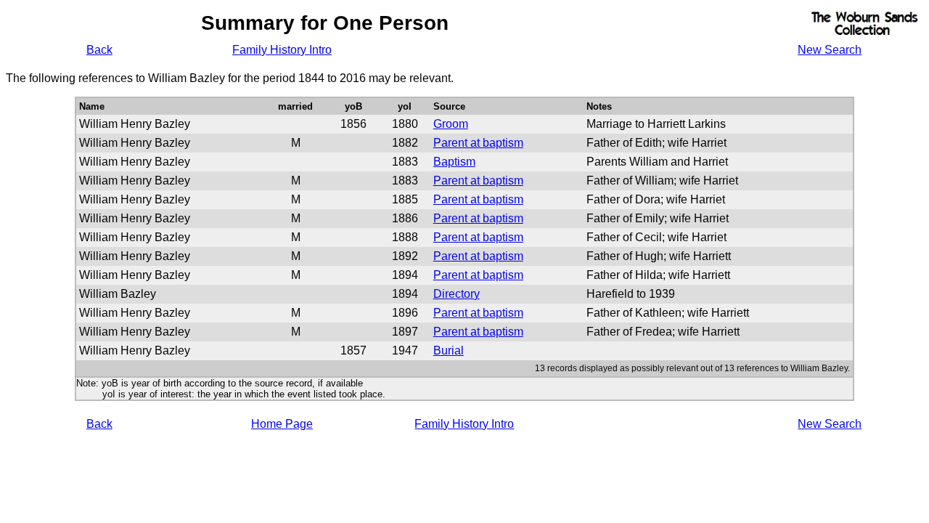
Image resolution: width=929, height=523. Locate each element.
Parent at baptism (478, 143)
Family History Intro (282, 50)
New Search (830, 50)
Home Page (282, 424)
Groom (450, 124)
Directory (456, 294)
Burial (448, 350)
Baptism (454, 161)
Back (99, 50)
